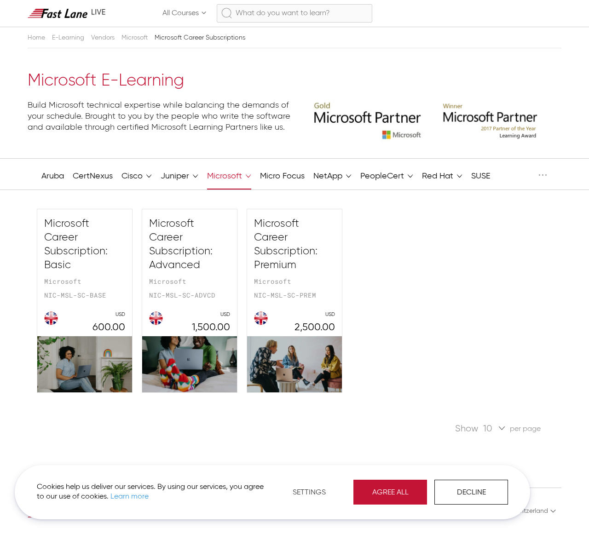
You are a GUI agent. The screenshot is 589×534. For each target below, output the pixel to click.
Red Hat (439, 176)
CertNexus (93, 176)
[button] (530, 511)
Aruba (52, 176)
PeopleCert (383, 176)
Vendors (103, 37)
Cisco (133, 176)
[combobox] (294, 13)
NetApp (329, 176)
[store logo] (67, 13)
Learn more (129, 496)
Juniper (176, 176)
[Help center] (512, 13)
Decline (471, 492)
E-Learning (69, 37)
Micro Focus (282, 176)
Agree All (390, 492)
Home (37, 37)
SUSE (481, 176)
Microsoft (135, 37)
